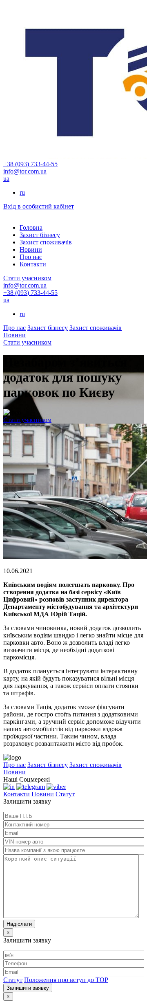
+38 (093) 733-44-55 (30, 163)
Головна (31, 227)
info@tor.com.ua (25, 171)
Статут (65, 794)
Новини (31, 249)
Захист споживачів (46, 242)
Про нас (31, 256)
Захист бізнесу (40, 234)
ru (22, 192)
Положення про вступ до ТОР (66, 979)
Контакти (33, 264)
